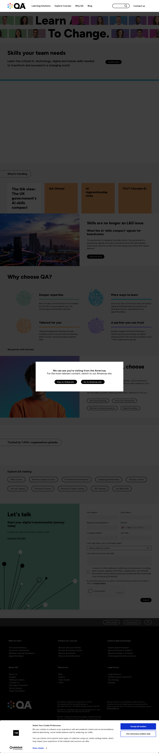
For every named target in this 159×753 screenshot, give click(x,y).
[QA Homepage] (16, 6)
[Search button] (125, 6)
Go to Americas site (92, 382)
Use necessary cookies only (138, 734)
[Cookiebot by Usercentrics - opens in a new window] (16, 748)
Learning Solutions (41, 6)
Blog (90, 6)
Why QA (79, 6)
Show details (38, 748)
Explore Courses (63, 6)
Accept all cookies (138, 726)
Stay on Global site (65, 382)
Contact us (139, 6)
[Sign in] (149, 6)
